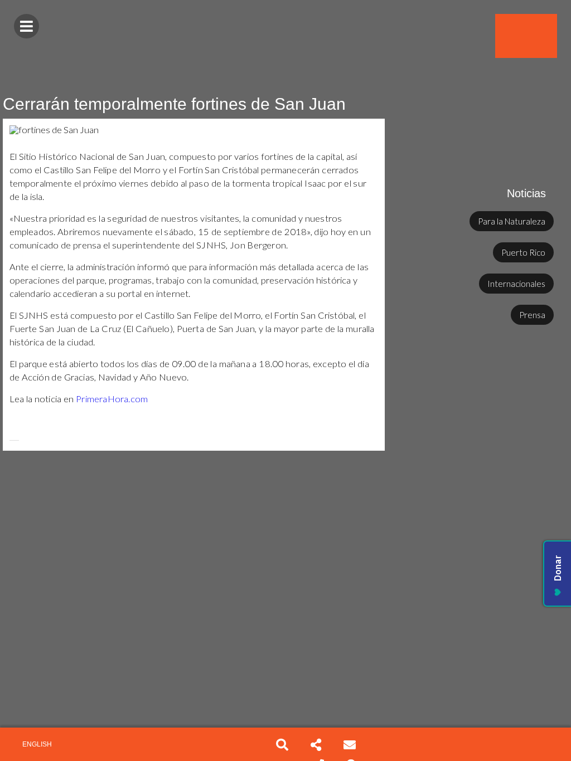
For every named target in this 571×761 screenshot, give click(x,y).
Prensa (532, 315)
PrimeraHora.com (112, 398)
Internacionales (516, 284)
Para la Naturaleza (511, 221)
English (37, 744)
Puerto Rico (523, 252)
